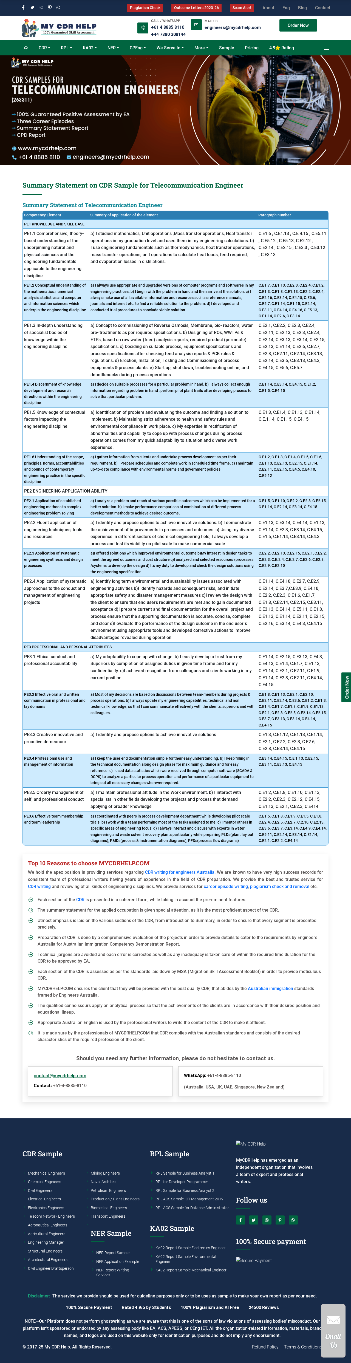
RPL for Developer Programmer (181, 1182)
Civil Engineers (40, 1190)
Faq (286, 8)
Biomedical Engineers (109, 1208)
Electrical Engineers (44, 1199)
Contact (322, 8)
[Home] (26, 48)
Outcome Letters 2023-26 (196, 7)
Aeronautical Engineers (47, 1225)
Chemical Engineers (44, 1182)
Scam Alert (242, 7)
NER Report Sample (112, 1253)
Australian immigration (270, 988)
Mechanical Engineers (46, 1173)
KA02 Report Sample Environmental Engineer (185, 1259)
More (199, 48)
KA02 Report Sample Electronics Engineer (190, 1248)
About (268, 8)
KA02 (88, 48)
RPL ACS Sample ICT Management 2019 (189, 1199)
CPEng (136, 48)
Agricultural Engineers (46, 1234)
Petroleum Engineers (108, 1190)
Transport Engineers (108, 1216)
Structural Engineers (45, 1251)
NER (111, 48)
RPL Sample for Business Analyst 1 (184, 1173)
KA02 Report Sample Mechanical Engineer (191, 1270)
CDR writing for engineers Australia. (180, 872)
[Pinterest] (50, 8)
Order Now (298, 25)
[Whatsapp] (58, 8)
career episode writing (226, 886)
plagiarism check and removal (279, 886)
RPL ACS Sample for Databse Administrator (192, 1208)
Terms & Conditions (303, 1347)
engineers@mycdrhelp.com (233, 28)
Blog (302, 8)
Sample (226, 48)
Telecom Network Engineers (51, 1216)
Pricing (252, 48)
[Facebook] (23, 8)
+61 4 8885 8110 (167, 27)
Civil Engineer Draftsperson (51, 1268)
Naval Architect (104, 1182)
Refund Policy (265, 1347)
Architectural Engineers (47, 1259)
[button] (333, 1333)
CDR (43, 48)
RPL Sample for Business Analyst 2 (184, 1190)
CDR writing (39, 886)
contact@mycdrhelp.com (60, 1075)
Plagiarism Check (145, 7)
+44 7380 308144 (168, 34)
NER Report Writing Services (112, 1272)
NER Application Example (117, 1261)
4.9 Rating (281, 48)
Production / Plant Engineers (115, 1199)
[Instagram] (41, 8)
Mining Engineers (105, 1173)
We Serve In (168, 48)
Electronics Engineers (46, 1208)
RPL (65, 48)
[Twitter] (32, 8)
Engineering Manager (46, 1242)
